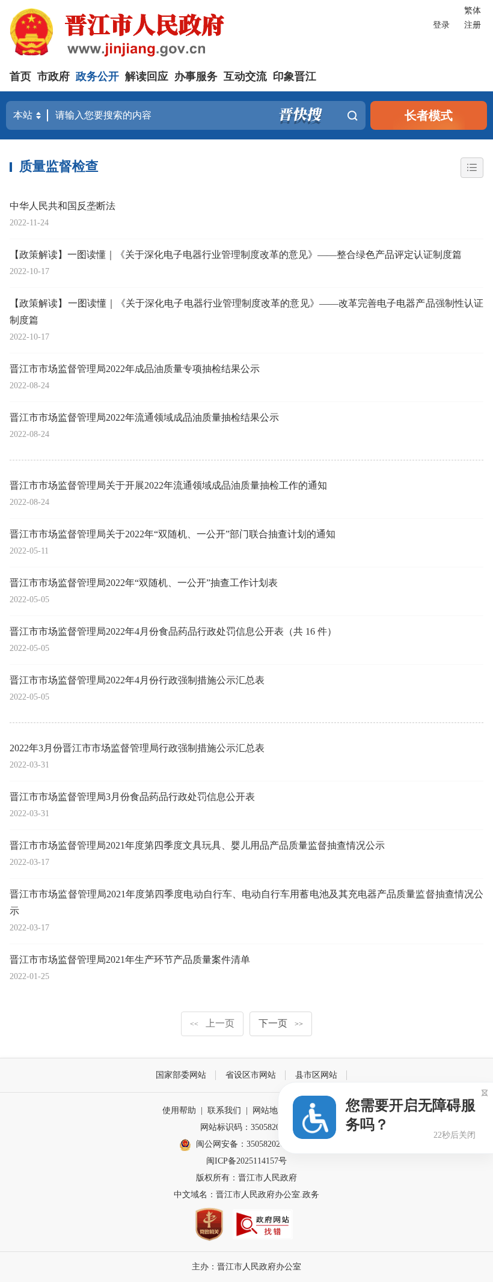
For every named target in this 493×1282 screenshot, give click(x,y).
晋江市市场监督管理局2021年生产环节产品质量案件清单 (130, 959)
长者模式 (429, 115)
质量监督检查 (59, 166)
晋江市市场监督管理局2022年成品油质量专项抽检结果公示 (135, 369)
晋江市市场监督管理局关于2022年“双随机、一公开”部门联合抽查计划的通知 (172, 534)
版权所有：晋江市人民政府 (246, 1177)
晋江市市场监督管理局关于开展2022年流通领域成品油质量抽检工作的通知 (168, 485)
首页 (20, 76)
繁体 (472, 10)
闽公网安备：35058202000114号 (255, 1144)
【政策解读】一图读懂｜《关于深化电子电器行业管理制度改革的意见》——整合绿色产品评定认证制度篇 (236, 254)
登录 (441, 24)
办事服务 (196, 76)
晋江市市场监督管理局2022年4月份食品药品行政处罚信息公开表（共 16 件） (173, 631)
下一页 (281, 1023)
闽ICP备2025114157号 (246, 1160)
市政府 (53, 76)
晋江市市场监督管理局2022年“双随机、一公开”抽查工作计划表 (144, 583)
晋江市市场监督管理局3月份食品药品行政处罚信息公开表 (132, 797)
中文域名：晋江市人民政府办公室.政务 (246, 1194)
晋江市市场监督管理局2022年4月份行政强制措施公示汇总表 (137, 680)
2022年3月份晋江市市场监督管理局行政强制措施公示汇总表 (137, 748)
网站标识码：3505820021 (246, 1127)
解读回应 (146, 76)
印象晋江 (294, 76)
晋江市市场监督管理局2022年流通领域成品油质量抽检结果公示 (144, 417)
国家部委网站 (181, 1074)
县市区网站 (316, 1074)
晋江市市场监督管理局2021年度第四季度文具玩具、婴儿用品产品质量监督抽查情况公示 (197, 845)
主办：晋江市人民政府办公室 (246, 1266)
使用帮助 (179, 1110)
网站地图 (269, 1110)
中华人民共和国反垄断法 (62, 206)
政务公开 (97, 76)
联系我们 (224, 1110)
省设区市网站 (250, 1074)
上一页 (212, 1023)
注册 (472, 24)
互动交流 (245, 76)
